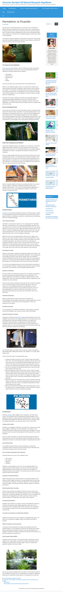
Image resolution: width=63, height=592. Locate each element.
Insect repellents (6, 68)
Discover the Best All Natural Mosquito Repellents (26, 2)
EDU (3, 12)
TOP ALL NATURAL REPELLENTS (29, 8)
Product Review (49, 210)
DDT (8, 579)
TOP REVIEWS (12, 8)
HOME (4, 8)
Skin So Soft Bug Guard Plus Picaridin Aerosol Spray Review (16, 583)
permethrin (18, 317)
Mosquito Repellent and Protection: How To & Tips (51, 201)
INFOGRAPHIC (11, 12)
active (5, 579)
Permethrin (5, 213)
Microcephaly (6, 582)
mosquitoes (18, 579)
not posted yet (49, 208)
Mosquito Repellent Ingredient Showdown (12, 578)
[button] (3, 16)
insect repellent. (12, 579)
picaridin (10, 414)
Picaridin (28, 579)
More (52, 64)
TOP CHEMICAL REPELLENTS (50, 8)
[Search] (56, 24)
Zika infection (33, 579)
